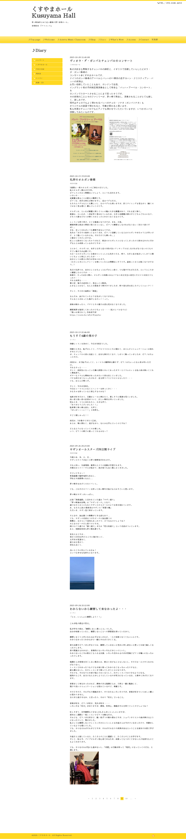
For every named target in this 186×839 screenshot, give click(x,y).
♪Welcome (49, 40)
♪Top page (34, 40)
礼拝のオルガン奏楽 (83, 179)
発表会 (38, 73)
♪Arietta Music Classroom (71, 40)
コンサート (40, 60)
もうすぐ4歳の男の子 (83, 336)
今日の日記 (40, 69)
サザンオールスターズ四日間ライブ (93, 449)
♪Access (131, 40)
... (131, 798)
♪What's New (116, 40)
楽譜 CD (40, 82)
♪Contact (143, 40)
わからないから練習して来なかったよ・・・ (98, 609)
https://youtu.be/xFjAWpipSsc (85, 315)
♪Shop (92, 40)
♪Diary (102, 40)
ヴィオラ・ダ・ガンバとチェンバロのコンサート (101, 61)
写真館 (155, 40)
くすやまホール (42, 64)
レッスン (39, 78)
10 (126, 798)
